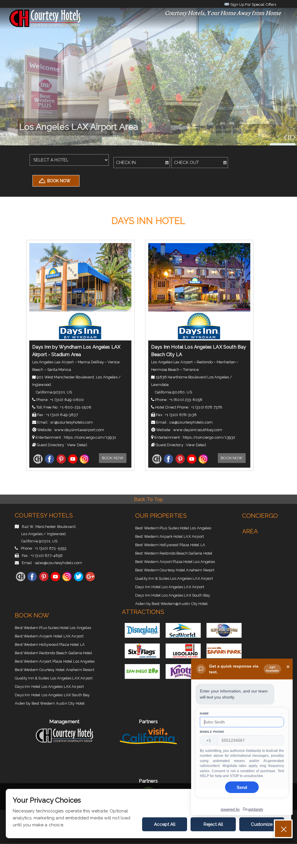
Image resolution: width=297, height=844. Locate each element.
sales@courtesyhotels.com (58, 563)
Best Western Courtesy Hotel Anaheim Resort (175, 570)
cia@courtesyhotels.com (191, 422)
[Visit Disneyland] (142, 636)
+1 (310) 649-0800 (67, 400)
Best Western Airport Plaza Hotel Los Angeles (175, 561)
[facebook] (49, 462)
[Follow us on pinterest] (43, 580)
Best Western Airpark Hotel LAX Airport (169, 536)
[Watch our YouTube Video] (55, 580)
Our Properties (161, 515)
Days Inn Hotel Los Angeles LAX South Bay (172, 595)
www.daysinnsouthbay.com (197, 430)
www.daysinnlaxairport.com (79, 430)
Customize (262, 824)
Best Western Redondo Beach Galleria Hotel (174, 553)
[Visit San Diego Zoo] (142, 677)
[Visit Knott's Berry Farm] (183, 677)
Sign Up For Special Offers (252, 4)
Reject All (213, 824)
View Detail (77, 445)
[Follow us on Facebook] (32, 580)
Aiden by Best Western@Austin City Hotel (171, 603)
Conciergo (260, 515)
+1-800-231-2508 (75, 407)
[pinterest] (61, 462)
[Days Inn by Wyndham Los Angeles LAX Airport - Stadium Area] (80, 310)
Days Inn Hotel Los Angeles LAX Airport (169, 587)
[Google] (90, 580)
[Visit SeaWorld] (183, 636)
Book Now (113, 458)
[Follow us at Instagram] (67, 580)
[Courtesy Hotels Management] (64, 744)
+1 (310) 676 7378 (206, 407)
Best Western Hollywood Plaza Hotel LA (170, 545)
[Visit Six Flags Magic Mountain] (142, 656)
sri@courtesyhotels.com (71, 422)
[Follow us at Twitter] (78, 580)
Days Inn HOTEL (148, 221)
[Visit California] (148, 747)
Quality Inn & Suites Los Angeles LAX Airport (174, 578)
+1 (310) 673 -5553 (50, 548)
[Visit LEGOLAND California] (183, 656)
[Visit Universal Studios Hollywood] (224, 636)
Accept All (164, 824)
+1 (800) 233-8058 (186, 400)
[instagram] (84, 462)
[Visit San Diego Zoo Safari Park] (224, 656)
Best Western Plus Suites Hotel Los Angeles (173, 528)
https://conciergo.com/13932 (209, 437)
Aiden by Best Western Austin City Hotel (50, 703)
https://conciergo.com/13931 (90, 437)
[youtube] (72, 462)
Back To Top (148, 499)
